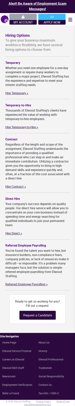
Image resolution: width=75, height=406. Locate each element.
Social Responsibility (51, 376)
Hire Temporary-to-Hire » (21, 127)
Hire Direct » (13, 233)
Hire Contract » (15, 186)
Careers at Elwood (13, 359)
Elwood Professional (50, 359)
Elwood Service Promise (16, 351)
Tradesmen (45, 368)
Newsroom (8, 376)
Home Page (9, 342)
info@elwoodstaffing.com (37, 404)
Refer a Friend (10, 393)
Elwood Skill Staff (13, 368)
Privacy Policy (43, 401)
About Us (43, 342)
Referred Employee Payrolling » (26, 284)
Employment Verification (17, 385)
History (42, 351)
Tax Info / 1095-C (48, 393)
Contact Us (45, 385)
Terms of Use (62, 401)
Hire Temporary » (16, 93)
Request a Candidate (37, 315)
